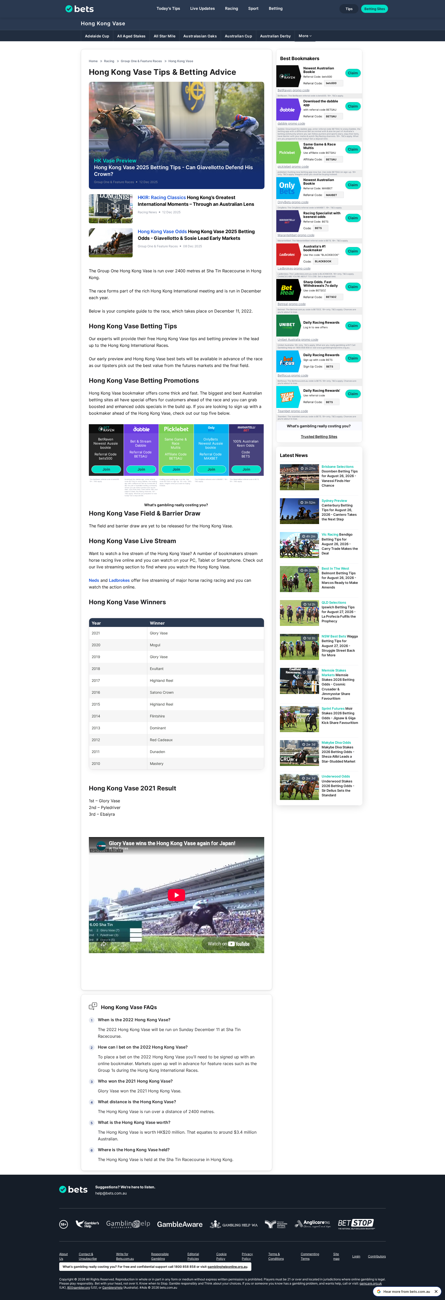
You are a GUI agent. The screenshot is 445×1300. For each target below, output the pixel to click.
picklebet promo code (293, 166)
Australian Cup (238, 36)
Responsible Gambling (160, 1256)
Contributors (377, 1256)
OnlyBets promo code (293, 202)
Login (356, 1256)
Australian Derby (275, 36)
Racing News (147, 212)
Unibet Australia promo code (298, 339)
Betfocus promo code (293, 375)
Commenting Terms (310, 1256)
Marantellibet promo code (296, 235)
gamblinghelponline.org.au (227, 1267)
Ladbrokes (119, 580)
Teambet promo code (293, 411)
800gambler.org (78, 1287)
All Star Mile (165, 36)
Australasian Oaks (200, 36)
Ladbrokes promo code (294, 268)
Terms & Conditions (276, 1256)
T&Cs (95, 481)
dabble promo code (291, 123)
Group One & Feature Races (114, 182)
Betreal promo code (292, 304)
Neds (94, 580)
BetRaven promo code (294, 90)
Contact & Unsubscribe (88, 1256)
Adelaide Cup (97, 36)
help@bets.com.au (111, 1193)
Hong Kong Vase (103, 23)
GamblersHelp (112, 1287)
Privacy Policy (247, 1256)
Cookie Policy (221, 1256)
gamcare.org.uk (371, 1283)
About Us (63, 1256)
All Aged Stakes (131, 36)
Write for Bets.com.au (125, 1256)
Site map (336, 1256)
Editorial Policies (193, 1256)
